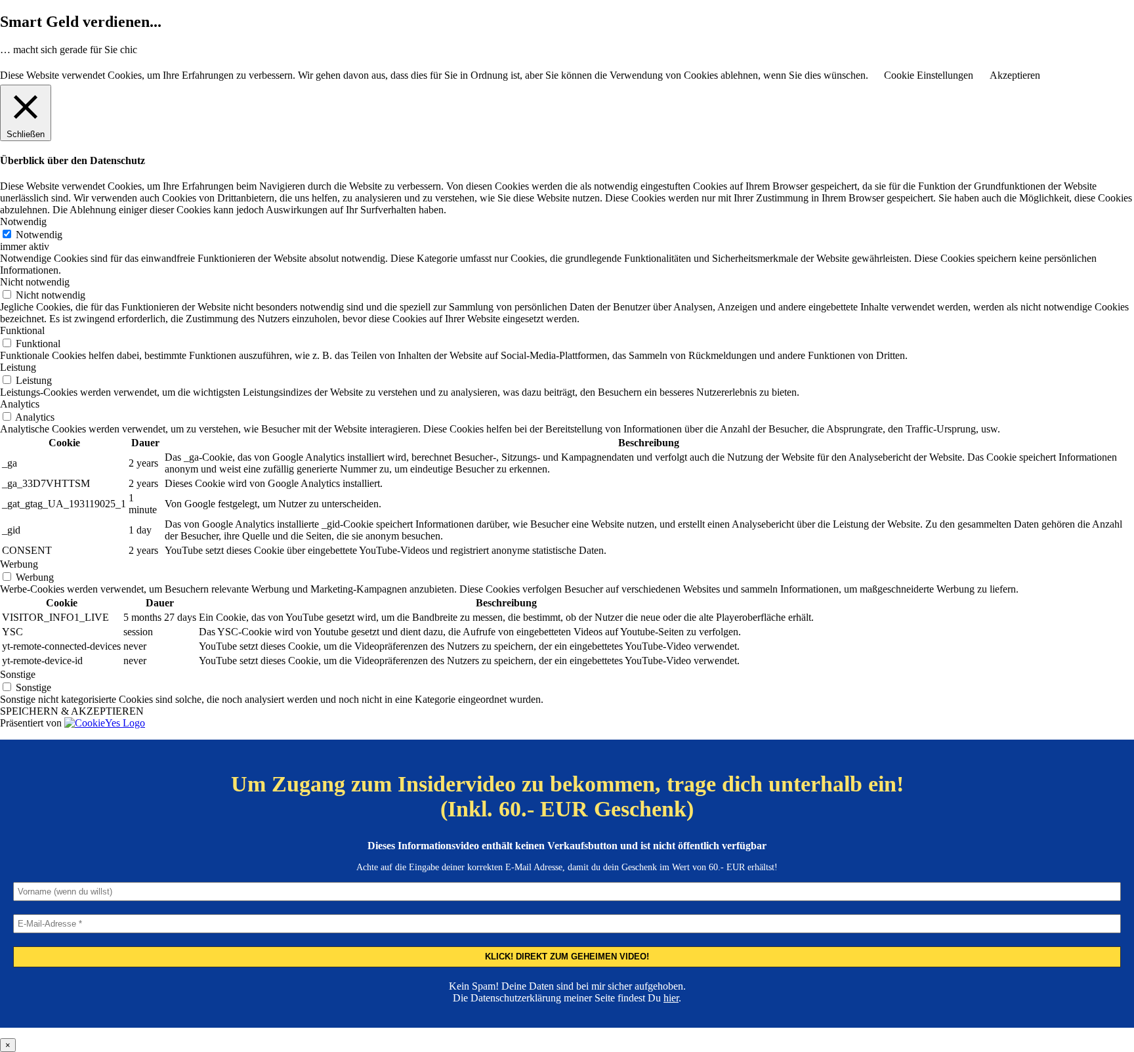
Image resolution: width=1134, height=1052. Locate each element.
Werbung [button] (19, 564)
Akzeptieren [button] (1015, 75)
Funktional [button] (22, 330)
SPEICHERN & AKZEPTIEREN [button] (72, 711)
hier (671, 997)
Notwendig (39, 234)
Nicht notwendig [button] (35, 281)
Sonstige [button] (17, 674)
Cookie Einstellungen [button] (928, 75)
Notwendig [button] (23, 221)
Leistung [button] (18, 367)
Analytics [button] (19, 404)
